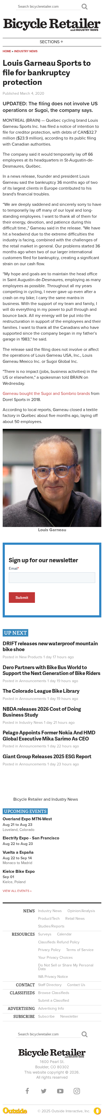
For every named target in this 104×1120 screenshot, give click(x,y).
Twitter (44, 1091)
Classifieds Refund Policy (58, 942)
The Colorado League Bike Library (41, 690)
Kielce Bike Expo (19, 871)
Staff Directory (50, 985)
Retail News (75, 918)
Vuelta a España (18, 852)
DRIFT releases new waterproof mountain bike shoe (50, 646)
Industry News (26, 51)
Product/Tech (49, 918)
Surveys (44, 934)
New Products (30, 657)
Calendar (64, 934)
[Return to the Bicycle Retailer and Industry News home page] (52, 30)
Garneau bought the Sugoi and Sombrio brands (46, 393)
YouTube (60, 1091)
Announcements (32, 681)
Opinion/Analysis (81, 911)
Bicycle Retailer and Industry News (45, 799)
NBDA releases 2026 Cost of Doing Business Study (42, 711)
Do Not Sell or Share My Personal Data (65, 967)
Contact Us (76, 985)
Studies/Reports (51, 926)
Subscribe (46, 1016)
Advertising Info (51, 1008)
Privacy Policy (49, 950)
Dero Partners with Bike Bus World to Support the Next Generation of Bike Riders (52, 670)
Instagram (77, 1091)
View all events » (17, 891)
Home (7, 51)
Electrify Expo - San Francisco (31, 838)
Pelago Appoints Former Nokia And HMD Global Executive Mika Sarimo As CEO (49, 735)
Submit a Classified (53, 1000)
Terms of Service (80, 950)
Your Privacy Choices (55, 957)
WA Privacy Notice (53, 976)
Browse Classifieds (53, 993)
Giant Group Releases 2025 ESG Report (47, 756)
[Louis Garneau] (52, 525)
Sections (51, 41)
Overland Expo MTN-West (27, 819)
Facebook (27, 1091)
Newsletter (69, 1016)
